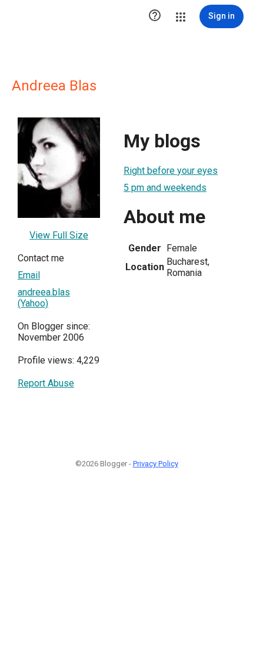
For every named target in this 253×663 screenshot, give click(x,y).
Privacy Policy (155, 463)
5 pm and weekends (165, 187)
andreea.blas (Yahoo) (44, 298)
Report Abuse (46, 383)
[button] (155, 16)
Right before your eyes (171, 170)
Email (29, 275)
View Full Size (58, 235)
